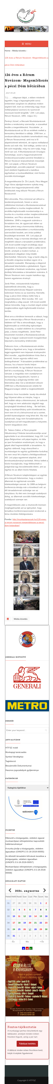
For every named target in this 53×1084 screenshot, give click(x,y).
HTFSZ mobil (11, 748)
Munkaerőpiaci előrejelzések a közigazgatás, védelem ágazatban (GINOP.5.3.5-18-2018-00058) (26, 870)
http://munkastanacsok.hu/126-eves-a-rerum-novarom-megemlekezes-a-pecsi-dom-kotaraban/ (26, 522)
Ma (27, 941)
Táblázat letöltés (27, 1043)
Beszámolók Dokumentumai (18, 766)
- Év (13, 941)
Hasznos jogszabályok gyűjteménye (22, 770)
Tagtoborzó (10, 761)
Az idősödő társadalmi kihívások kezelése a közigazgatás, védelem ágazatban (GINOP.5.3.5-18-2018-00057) (25, 859)
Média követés (20, 619)
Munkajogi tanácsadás (15, 752)
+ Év (42, 941)
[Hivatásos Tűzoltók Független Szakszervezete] (26, 16)
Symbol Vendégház (14, 757)
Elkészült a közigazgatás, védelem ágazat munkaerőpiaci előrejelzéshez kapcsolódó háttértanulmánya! (24, 841)
